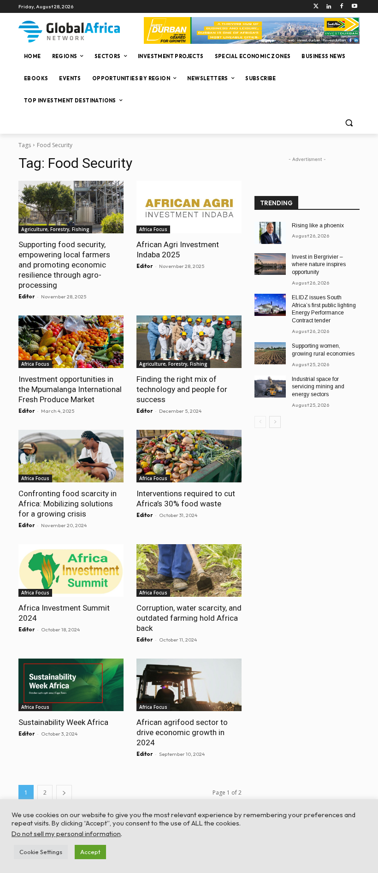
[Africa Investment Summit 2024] (71, 570)
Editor (26, 296)
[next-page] (64, 792)
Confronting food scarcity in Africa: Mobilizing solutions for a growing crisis (67, 503)
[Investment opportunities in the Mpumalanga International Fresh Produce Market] (71, 341)
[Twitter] (316, 6)
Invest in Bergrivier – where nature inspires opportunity (319, 265)
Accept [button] (90, 851)
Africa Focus (153, 229)
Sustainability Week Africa (63, 722)
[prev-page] (260, 422)
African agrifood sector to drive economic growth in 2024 (182, 732)
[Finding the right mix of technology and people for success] (189, 341)
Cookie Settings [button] (40, 851)
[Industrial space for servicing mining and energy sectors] (270, 386)
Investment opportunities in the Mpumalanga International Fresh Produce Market (70, 389)
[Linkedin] (329, 6)
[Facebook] (341, 6)
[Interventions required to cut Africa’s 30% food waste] (189, 456)
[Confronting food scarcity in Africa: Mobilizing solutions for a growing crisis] (71, 456)
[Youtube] (354, 6)
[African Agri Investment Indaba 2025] (189, 207)
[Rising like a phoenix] (270, 233)
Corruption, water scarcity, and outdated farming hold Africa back (189, 618)
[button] (349, 123)
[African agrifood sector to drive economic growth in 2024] (189, 685)
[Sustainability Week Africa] (71, 685)
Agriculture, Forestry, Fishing (55, 229)
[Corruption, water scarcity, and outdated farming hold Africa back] (189, 570)
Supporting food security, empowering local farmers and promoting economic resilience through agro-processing (64, 265)
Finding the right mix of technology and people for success (181, 389)
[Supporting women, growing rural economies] (270, 353)
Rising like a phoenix (318, 225)
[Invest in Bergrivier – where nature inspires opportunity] (270, 264)
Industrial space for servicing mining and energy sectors (318, 387)
